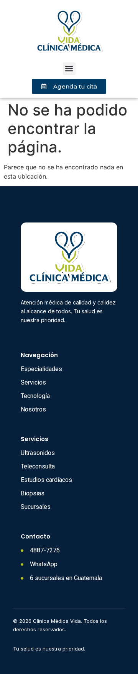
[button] (69, 68)
